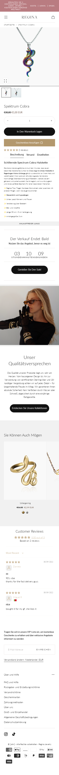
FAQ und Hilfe (11, 682)
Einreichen (43, 649)
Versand (30, 155)
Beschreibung (17, 154)
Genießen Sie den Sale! (29, 269)
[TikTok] (13, 734)
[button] (6, 17)
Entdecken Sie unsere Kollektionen (29, 408)
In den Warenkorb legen (29, 131)
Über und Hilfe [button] (11, 674)
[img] (13, 562)
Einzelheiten (43, 155)
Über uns (8, 707)
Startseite (9, 25)
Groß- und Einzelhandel (16, 712)
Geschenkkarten (12, 697)
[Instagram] (6, 734)
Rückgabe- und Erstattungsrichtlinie (22, 687)
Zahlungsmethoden (13, 702)
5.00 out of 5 (38, 537)
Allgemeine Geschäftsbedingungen (21, 717)
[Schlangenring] (25, 470)
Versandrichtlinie (12, 692)
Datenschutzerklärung (15, 722)
